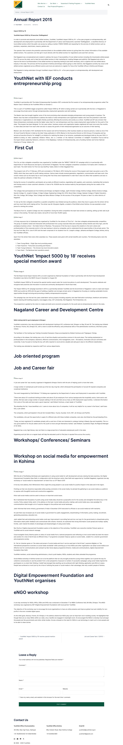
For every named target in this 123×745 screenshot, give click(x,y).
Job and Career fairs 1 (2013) (93, 636)
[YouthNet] (18, 5)
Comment (22, 665)
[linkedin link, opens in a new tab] (17, 738)
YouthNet (19, 24)
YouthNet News (90, 3)
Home (17, 12)
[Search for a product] (108, 5)
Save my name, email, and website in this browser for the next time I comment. (45, 697)
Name (21, 680)
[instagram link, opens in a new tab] (14, 738)
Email (21, 689)
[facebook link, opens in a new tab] (20, 738)
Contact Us (41, 6)
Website (65, 689)
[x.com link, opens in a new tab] (23, 738)
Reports (35, 24)
